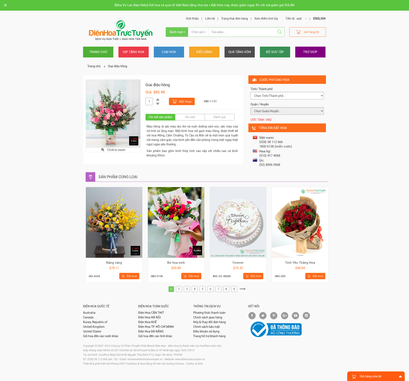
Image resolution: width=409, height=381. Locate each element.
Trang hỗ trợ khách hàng (209, 336)
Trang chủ (98, 52)
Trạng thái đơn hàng (234, 18)
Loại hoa (169, 52)
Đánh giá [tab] (220, 117)
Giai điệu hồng (117, 66)
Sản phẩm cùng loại (117, 177)
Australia (89, 312)
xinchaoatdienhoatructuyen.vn (145, 359)
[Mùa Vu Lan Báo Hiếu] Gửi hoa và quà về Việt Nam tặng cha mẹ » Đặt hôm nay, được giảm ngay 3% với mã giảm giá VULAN (204, 5)
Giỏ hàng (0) (311, 32)
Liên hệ (210, 18)
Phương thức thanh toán (209, 312)
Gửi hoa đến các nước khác (100, 336)
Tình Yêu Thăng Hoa (300, 263)
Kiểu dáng (204, 52)
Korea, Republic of (95, 322)
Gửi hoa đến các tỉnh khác (155, 336)
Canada (88, 317)
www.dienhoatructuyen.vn (190, 359)
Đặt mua (184, 101)
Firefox (190, 363)
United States (92, 331)
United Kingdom (94, 326)
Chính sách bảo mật (206, 326)
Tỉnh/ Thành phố (262, 89)
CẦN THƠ (157, 312)
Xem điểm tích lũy (266, 18)
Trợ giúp (310, 52)
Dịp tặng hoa (133, 52)
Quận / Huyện (260, 104)
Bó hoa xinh (176, 263)
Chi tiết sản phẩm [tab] (160, 117)
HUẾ (154, 322)
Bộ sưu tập (275, 52)
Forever (238, 263)
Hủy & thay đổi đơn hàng (209, 322)
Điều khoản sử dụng (206, 331)
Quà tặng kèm (239, 52)
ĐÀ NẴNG (157, 331)
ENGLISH (319, 18)
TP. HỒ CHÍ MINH (162, 326)
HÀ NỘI (156, 317)
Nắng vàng (114, 263)
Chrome (179, 363)
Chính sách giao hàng (207, 317)
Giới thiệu (192, 18)
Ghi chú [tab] (190, 117)
